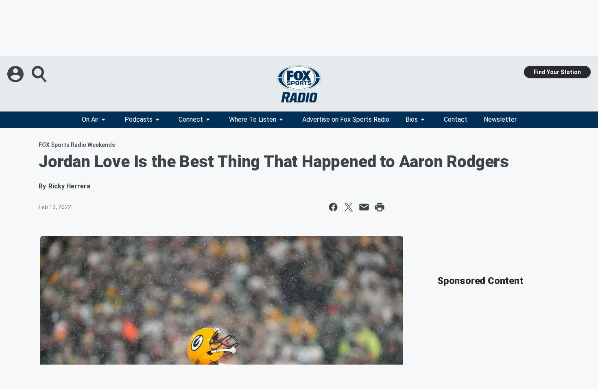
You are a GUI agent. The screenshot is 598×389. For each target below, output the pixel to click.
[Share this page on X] (348, 207)
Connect (191, 119)
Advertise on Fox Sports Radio (345, 119)
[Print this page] (379, 207)
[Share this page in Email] (364, 207)
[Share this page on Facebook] (333, 207)
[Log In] (16, 74)
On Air (90, 119)
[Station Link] (299, 83)
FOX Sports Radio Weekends (77, 145)
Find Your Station (557, 72)
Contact (455, 119)
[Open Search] (40, 74)
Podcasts (138, 119)
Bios (412, 119)
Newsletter (500, 119)
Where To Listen (252, 119)
